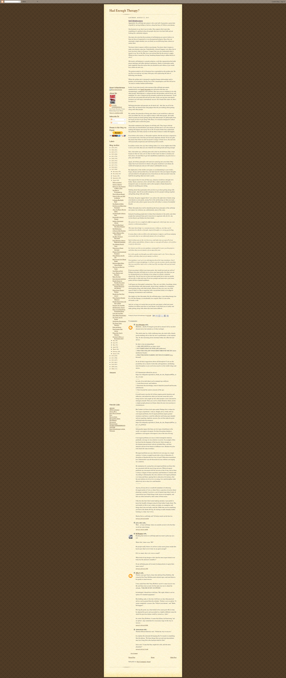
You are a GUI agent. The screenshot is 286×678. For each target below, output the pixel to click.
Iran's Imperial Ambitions (119, 279)
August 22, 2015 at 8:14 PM (142, 568)
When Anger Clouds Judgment (118, 249)
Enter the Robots (117, 327)
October (115, 176)
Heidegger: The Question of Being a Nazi (119, 187)
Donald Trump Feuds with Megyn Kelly (119, 302)
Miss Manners (113, 420)
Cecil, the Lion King (118, 313)
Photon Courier (113, 424)
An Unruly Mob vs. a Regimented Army (118, 337)
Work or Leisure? (117, 182)
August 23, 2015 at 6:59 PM (142, 625)
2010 (112, 364)
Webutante (112, 431)
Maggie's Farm (113, 417)
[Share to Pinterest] (168, 316)
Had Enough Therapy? (124, 10)
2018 (112, 163)
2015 (112, 169)
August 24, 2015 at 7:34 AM (142, 649)
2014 (112, 356)
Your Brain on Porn (118, 271)
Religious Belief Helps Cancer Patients (118, 264)
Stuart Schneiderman (117, 106)
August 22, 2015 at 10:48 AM (142, 518)
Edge (110, 415)
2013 (112, 358)
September (116, 178)
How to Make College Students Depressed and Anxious (118, 286)
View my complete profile (116, 113)
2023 (112, 152)
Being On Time (117, 276)
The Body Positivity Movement (118, 237)
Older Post (173, 657)
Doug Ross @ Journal (115, 413)
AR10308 (112, 408)
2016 (112, 167)
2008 (112, 369)
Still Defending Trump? (119, 307)
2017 (112, 165)
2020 (112, 158)
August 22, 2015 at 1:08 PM (142, 529)
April (114, 347)
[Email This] (156, 316)
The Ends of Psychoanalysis (117, 191)
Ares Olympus (140, 324)
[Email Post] (153, 315)
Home (153, 657)
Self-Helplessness (117, 228)
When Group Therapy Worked (118, 291)
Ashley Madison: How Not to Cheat (118, 233)
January (115, 353)
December (115, 171)
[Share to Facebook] (165, 316)
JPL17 (138, 573)
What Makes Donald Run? (119, 315)
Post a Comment (134, 653)
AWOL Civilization (114, 410)
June (114, 343)
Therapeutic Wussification (119, 321)
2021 (112, 156)
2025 (112, 147)
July (114, 340)
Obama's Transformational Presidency (119, 252)
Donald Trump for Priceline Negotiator (119, 281)
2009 (112, 366)
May (114, 345)
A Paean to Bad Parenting (119, 231)
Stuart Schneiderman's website (117, 429)
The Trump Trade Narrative (117, 324)
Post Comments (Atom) (144, 662)
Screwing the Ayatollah (119, 305)
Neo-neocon (112, 422)
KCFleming (139, 533)
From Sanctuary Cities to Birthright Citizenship (119, 241)
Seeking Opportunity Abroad (118, 222)
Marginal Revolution (114, 418)
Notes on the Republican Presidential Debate (119, 310)
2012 (112, 360)
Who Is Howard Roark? (119, 194)
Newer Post (131, 657)
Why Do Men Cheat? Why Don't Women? (119, 225)
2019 (112, 161)
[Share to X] (162, 316)
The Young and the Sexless (118, 318)
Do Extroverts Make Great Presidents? (119, 206)
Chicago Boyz (113, 411)
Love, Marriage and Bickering (118, 273)
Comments (115, 123)
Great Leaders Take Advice (118, 330)
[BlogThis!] (159, 316)
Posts (113, 119)
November (116, 173)
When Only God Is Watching (117, 334)
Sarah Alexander (146, 89)
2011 (112, 362)
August (115, 180)
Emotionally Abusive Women (118, 218)
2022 (112, 154)
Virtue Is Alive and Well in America (119, 197)
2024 (112, 150)
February (115, 351)
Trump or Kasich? (117, 184)
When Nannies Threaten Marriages (119, 298)
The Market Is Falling (118, 204)
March (115, 349)
